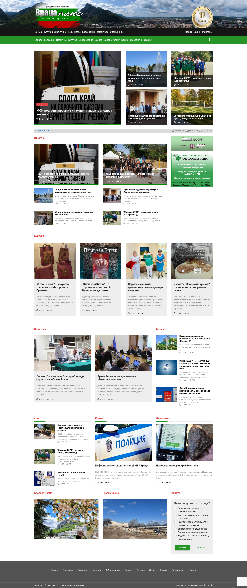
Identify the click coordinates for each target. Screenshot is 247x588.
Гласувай (182, 548)
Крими (124, 40)
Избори (148, 40)
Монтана (207, 32)
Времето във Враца (44, 130)
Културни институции (54, 32)
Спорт (116, 40)
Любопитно (136, 40)
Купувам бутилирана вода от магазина (193, 517)
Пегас (77, 32)
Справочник (116, 32)
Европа (38, 40)
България (49, 40)
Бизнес (98, 40)
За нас (38, 32)
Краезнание (88, 32)
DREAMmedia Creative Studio (200, 585)
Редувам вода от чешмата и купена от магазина (193, 524)
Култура (72, 40)
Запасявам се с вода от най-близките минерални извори (193, 530)
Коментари (102, 32)
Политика (61, 40)
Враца (188, 32)
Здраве (108, 40)
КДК (70, 32)
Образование (86, 40)
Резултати (201, 547)
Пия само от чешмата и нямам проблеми (190, 510)
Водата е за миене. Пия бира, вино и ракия (193, 537)
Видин (197, 32)
